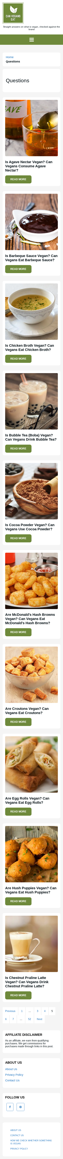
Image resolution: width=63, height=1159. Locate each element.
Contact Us (12, 1080)
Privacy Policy (14, 1074)
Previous (10, 1011)
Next (39, 1019)
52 (29, 1019)
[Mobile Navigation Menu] (31, 39)
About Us (11, 1069)
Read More (18, 179)
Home (10, 57)
